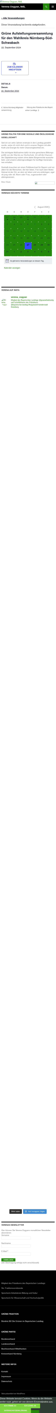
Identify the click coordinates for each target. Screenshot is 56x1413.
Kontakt (4, 1371)
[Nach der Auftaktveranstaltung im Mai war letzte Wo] (28, 1119)
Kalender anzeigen (12, 267)
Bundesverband (8, 1339)
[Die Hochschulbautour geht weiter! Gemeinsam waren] (28, 403)
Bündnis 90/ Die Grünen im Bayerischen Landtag (22, 1321)
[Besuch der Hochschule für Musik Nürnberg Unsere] (28, 342)
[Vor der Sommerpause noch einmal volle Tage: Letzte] (28, 589)
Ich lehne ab (30, 1406)
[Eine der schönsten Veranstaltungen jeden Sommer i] (28, 822)
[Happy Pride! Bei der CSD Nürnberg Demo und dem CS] (28, 541)
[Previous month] (35, 207)
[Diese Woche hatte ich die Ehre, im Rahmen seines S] (28, 653)
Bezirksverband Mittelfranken (13, 1349)
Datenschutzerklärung (15, 1411)
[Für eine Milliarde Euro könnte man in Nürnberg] (28, 1199)
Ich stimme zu (10, 1406)
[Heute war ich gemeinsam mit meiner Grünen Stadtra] (28, 707)
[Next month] (49, 207)
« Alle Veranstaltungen (13, 18)
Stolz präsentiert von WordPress (13, 1394)
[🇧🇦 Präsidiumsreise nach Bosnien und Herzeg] (28, 1034)
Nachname (6, 1243)
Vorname (5, 1235)
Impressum (6, 1376)
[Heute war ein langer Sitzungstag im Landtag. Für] (28, 942)
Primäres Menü (52, 6)
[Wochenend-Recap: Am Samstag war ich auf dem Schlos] (28, 1167)
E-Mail (4, 1251)
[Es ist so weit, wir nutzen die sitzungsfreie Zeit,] (28, 500)
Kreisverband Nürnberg (11, 1354)
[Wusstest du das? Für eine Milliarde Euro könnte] (28, 1183)
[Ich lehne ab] (35, 1411)
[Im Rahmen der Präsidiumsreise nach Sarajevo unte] (28, 1064)
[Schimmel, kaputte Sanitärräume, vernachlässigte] (28, 881)
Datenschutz (6, 1381)
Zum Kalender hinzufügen (15, 68)
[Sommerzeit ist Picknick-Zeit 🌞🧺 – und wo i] (28, 452)
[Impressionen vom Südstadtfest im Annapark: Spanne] (28, 980)
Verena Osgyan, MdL (13, 6)
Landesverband (8, 1344)
